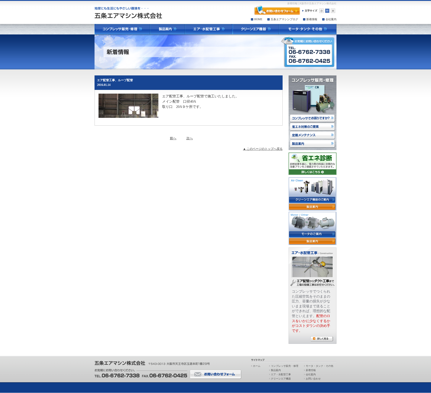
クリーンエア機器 (281, 378)
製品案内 (276, 370)
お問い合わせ (313, 378)
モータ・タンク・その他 (319, 366)
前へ (173, 138)
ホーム (256, 366)
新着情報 (311, 19)
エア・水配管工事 (281, 374)
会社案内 (330, 19)
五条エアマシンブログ (284, 19)
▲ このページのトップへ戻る (263, 149)
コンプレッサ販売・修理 (284, 366)
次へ (189, 138)
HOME (258, 19)
